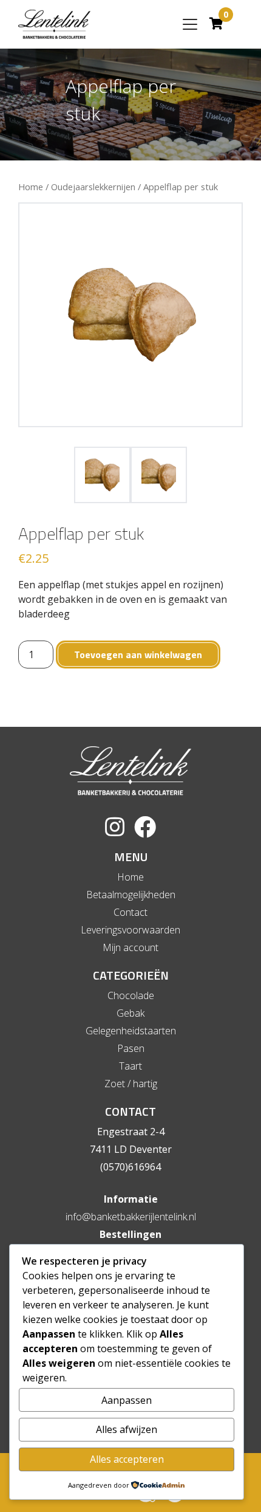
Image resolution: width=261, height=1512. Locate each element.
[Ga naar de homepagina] (54, 24)
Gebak (130, 1013)
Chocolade (130, 995)
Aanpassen (126, 1400)
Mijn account (130, 947)
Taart (130, 1066)
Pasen (130, 1048)
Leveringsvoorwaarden (130, 929)
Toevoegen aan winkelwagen (138, 654)
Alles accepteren (127, 1459)
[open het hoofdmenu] (190, 24)
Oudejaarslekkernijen (93, 186)
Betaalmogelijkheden (130, 894)
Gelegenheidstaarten (131, 1030)
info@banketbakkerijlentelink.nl (131, 1216)
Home (30, 186)
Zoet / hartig (130, 1083)
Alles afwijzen (126, 1429)
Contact (130, 912)
